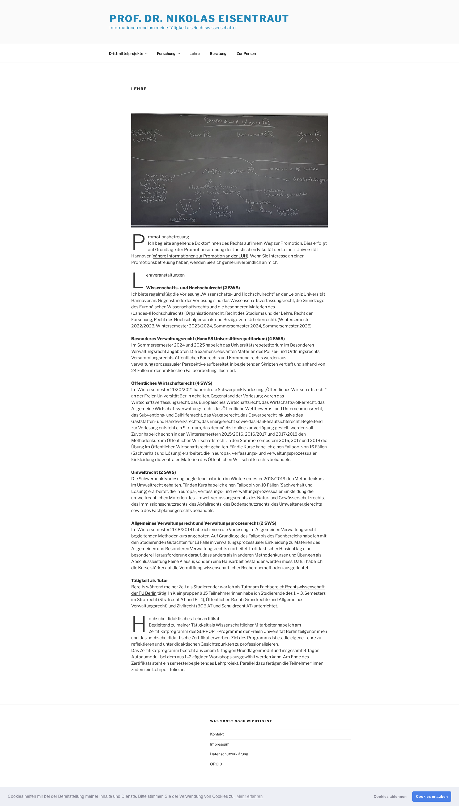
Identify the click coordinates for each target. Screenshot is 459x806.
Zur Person (246, 53)
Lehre (194, 53)
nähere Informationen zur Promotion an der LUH (200, 256)
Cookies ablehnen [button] (390, 796)
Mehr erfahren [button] (249, 796)
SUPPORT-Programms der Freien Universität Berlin (247, 631)
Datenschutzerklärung (229, 754)
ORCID (216, 764)
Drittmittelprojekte (126, 53)
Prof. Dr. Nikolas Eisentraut (199, 18)
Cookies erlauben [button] (432, 796)
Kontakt (217, 734)
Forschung (166, 53)
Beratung (218, 53)
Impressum (220, 744)
